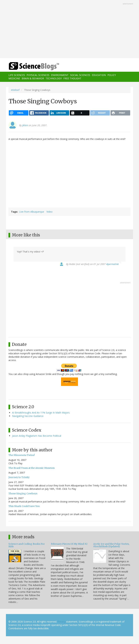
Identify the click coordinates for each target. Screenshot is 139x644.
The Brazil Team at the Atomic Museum (31, 467)
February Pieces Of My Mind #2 (69, 543)
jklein (25, 125)
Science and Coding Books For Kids (26, 545)
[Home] (28, 66)
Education (99, 75)
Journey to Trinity (18, 477)
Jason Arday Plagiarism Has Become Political (36, 435)
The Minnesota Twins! (21, 455)
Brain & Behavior (33, 78)
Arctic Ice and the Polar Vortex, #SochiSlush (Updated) (111, 545)
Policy (111, 75)
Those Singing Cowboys (22, 493)
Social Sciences (80, 75)
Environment (59, 75)
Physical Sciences (38, 75)
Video (49, 211)
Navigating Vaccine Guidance (28, 416)
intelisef (15, 89)
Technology (54, 78)
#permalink (112, 264)
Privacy (61, 621)
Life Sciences (16, 75)
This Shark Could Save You (24, 506)
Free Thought (72, 78)
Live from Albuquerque (31, 211)
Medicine (14, 78)
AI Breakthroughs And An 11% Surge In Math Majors (41, 412)
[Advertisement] (69, 29)
